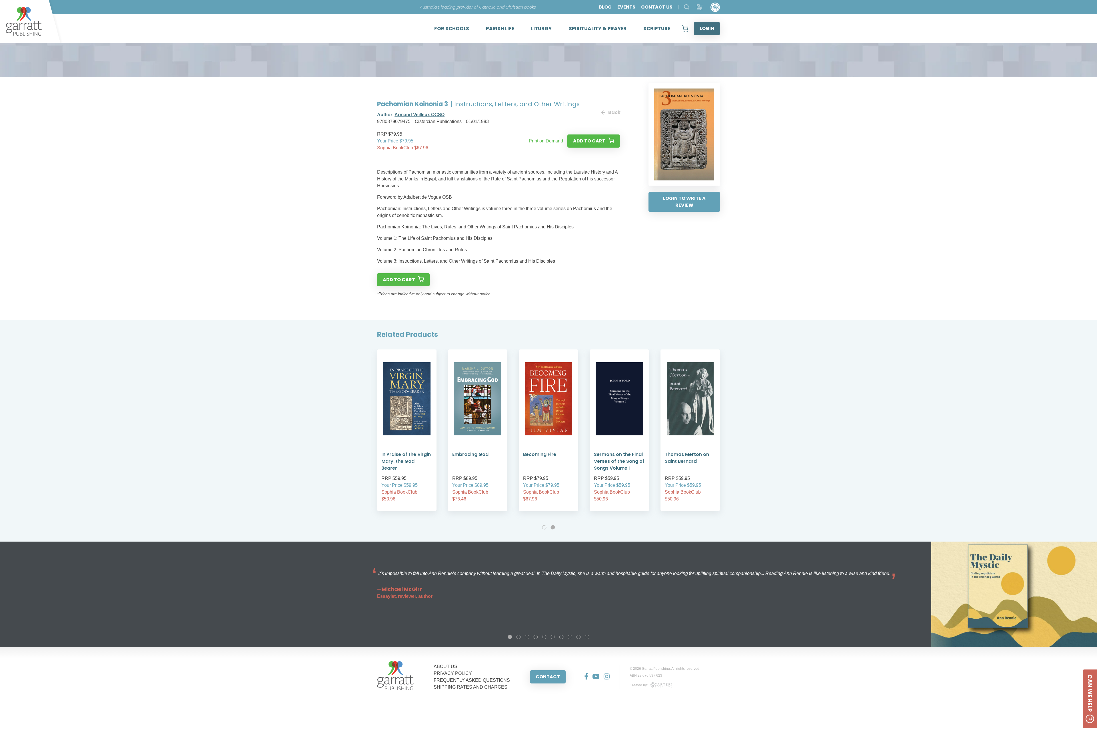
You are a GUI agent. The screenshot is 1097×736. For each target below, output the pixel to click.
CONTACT (548, 676)
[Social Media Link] (584, 677)
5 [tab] (544, 637)
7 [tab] (561, 637)
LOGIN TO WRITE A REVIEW (684, 201)
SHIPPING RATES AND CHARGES (470, 687)
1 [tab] (544, 527)
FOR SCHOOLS (451, 28)
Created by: (639, 685)
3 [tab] (527, 637)
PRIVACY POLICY (453, 673)
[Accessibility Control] (715, 7)
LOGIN (707, 28)
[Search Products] (686, 7)
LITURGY (541, 28)
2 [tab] (553, 527)
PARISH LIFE (500, 28)
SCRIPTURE (656, 28)
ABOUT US (445, 666)
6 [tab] (553, 637)
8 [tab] (570, 637)
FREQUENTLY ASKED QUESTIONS (472, 680)
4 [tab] (536, 637)
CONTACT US (656, 7)
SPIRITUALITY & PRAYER (597, 28)
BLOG (605, 7)
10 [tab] (587, 637)
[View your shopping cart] (685, 28)
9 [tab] (578, 637)
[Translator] (700, 7)
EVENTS (626, 7)
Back (614, 112)
